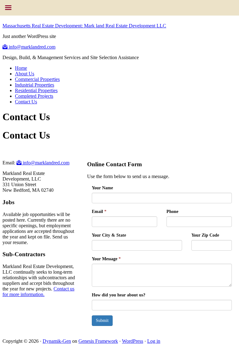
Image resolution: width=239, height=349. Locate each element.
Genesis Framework (98, 341)
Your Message (106, 259)
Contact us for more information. (38, 291)
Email (99, 211)
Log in (153, 341)
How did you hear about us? (118, 295)
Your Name (102, 188)
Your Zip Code (205, 235)
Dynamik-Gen (57, 341)
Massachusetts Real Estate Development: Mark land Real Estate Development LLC (84, 25)
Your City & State (109, 235)
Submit (102, 320)
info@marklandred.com (31, 47)
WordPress (132, 341)
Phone (172, 211)
